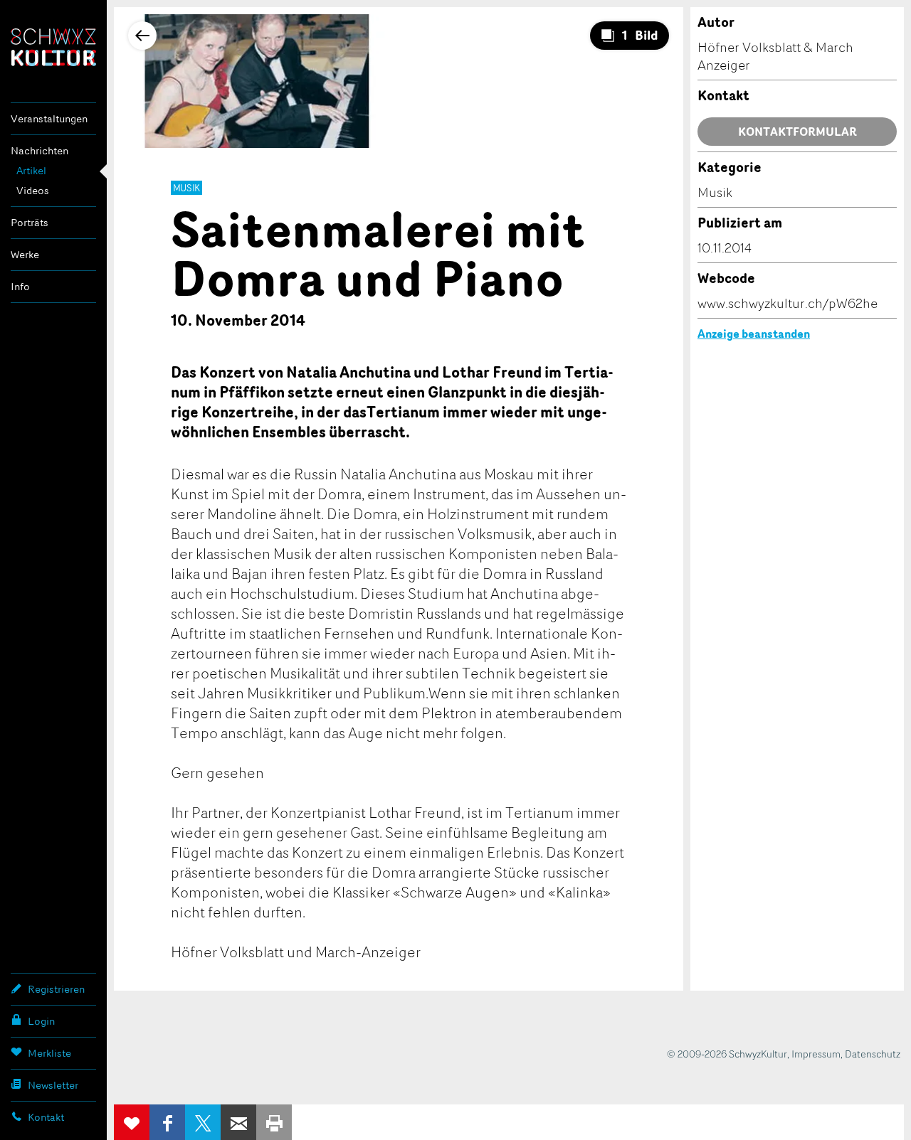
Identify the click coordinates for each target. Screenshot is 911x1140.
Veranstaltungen (49, 118)
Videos (32, 190)
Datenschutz (872, 1053)
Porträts (29, 222)
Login (41, 1020)
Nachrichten (39, 150)
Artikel (31, 170)
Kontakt (46, 1116)
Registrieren (56, 988)
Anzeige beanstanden (753, 333)
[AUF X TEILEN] (203, 1122)
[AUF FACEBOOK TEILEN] (167, 1122)
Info (20, 286)
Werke (25, 254)
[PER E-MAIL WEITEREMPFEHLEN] (238, 1122)
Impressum (816, 1053)
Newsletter (53, 1084)
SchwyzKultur (53, 47)
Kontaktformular (797, 131)
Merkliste (49, 1052)
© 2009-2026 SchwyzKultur (727, 1053)
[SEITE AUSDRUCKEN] (274, 1122)
